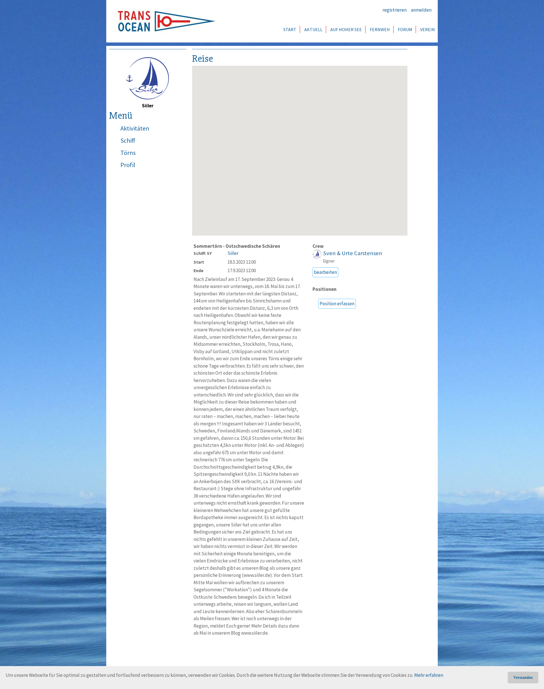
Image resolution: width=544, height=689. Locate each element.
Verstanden (523, 677)
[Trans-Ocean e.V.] (164, 21)
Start (289, 29)
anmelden (421, 10)
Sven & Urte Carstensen (352, 253)
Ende (198, 270)
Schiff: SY (203, 253)
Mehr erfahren (428, 675)
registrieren (394, 10)
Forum (405, 29)
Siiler (233, 253)
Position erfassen (337, 303)
